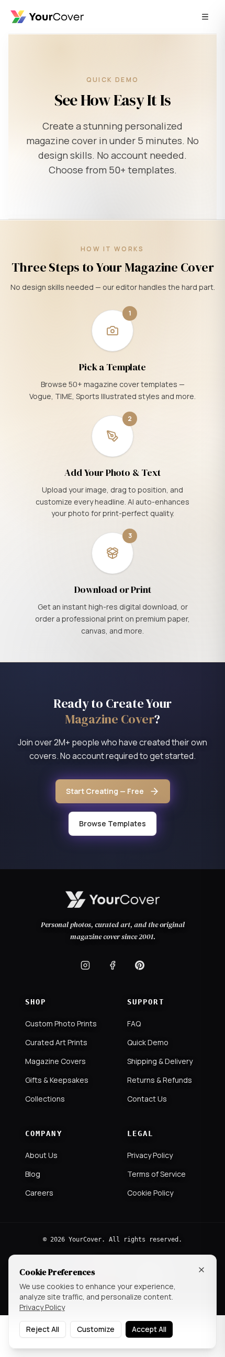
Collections (45, 1099)
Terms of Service (156, 1174)
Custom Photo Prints (61, 1023)
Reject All (42, 1329)
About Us (41, 1155)
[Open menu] (205, 16)
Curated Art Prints (56, 1042)
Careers (39, 1193)
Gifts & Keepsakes (56, 1080)
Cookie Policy (150, 1193)
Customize (96, 1329)
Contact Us (147, 1099)
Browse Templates (112, 823)
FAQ (134, 1023)
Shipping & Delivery (160, 1061)
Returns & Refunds (159, 1080)
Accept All (149, 1329)
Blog (32, 1174)
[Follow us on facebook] (112, 965)
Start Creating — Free (105, 791)
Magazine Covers (55, 1061)
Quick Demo (147, 1042)
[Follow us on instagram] (85, 965)
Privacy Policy (150, 1155)
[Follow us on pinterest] (139, 965)
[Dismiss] (201, 1270)
